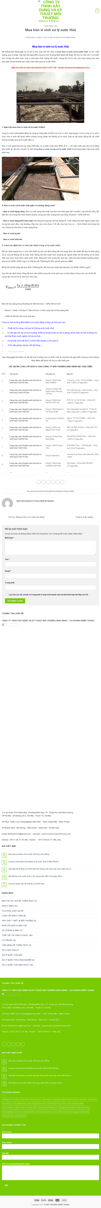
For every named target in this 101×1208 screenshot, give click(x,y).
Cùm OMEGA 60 (19, 1104)
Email (8, 571)
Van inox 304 (56, 1112)
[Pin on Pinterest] (57, 482)
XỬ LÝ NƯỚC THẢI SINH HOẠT (15, 965)
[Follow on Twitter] (13, 1044)
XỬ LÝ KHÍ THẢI (9, 950)
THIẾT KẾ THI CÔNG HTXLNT (15, 935)
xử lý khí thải (84, 1112)
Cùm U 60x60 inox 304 (11, 1108)
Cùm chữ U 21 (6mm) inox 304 (54, 1099)
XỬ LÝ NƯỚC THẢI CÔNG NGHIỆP (16, 960)
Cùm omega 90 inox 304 (56, 1104)
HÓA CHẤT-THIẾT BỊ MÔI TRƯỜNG (17, 920)
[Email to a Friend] (53, 482)
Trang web (9, 583)
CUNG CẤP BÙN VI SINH (31, 366)
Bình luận (9, 538)
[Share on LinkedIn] (62, 482)
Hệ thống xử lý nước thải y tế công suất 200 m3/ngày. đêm (35, 876)
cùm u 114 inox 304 (28, 1108)
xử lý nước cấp (8, 1116)
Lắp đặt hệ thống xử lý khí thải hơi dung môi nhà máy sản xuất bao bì (39, 869)
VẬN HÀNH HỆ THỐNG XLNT (15, 945)
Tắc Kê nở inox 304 (43, 1112)
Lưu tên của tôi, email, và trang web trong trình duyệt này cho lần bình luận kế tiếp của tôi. (48, 595)
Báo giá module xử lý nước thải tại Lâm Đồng (28, 854)
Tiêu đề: (5, 1153)
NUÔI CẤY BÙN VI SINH (12, 925)
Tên (7, 559)
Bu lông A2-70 (8, 1099)
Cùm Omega (7, 1104)
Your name (7, 1132)
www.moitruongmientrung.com (56, 834)
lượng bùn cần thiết (84, 273)
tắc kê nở (18, 1112)
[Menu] (3, 11)
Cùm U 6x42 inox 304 (75, 1104)
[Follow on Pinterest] (23, 1044)
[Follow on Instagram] (9, 1044)
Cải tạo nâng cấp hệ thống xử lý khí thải (26, 883)
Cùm (17, 1099)
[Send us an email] (18, 1044)
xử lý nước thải (20, 1116)
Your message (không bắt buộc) (16, 1164)
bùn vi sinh (63, 133)
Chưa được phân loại (11, 910)
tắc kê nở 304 (29, 1112)
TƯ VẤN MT (7, 940)
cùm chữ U (24, 1099)
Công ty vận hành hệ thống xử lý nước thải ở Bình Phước (33, 861)
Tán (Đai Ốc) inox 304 (66, 1108)
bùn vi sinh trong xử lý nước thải (55, 149)
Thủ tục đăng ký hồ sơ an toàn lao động (26, 517)
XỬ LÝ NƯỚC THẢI (10, 955)
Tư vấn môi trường (83, 1108)
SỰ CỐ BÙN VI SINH (10, 930)
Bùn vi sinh (7, 146)
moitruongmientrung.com (47, 1108)
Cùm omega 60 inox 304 (36, 1104)
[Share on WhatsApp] (39, 482)
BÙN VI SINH (7, 906)
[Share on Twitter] (48, 482)
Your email (6, 1142)
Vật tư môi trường (70, 1112)
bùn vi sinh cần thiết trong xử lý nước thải (38, 245)
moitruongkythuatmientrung (62, 37)
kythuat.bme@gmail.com (77, 67)
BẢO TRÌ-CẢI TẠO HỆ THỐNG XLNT (18, 901)
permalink (70, 491)
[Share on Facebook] (43, 482)
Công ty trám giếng (84, 517)
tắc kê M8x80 (7, 1112)
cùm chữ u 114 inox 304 (87, 1099)
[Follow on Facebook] (4, 1044)
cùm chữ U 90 (72, 1099)
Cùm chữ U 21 (36, 1099)
